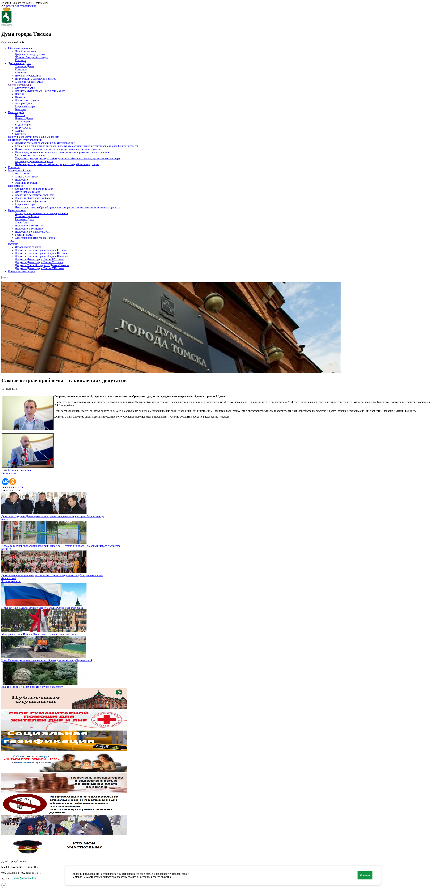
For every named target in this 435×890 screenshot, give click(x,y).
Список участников (26, 176)
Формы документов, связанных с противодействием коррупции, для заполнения (62, 152)
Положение (21, 179)
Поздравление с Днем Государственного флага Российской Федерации (42, 607)
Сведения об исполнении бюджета (35, 198)
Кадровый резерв (25, 106)
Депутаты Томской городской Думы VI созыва (42, 265)
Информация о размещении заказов (35, 78)
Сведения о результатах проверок (34, 194)
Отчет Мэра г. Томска (27, 191)
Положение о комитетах (29, 225)
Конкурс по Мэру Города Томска (34, 188)
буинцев (13, 470)
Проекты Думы (24, 118)
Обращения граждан (20, 48)
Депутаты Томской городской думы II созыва (41, 253)
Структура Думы (25, 87)
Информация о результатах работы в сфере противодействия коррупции (57, 164)
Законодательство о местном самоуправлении (41, 213)
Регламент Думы (24, 219)
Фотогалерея (22, 121)
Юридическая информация (30, 201)
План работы (22, 173)
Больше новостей (11, 581)
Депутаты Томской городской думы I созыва (41, 250)
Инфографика (23, 127)
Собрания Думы (24, 66)
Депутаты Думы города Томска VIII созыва (40, 90)
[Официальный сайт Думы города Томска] (6, 25)
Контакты (20, 60)
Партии (19, 93)
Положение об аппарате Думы (32, 231)
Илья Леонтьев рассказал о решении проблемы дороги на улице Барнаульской (46, 660)
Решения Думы (24, 234)
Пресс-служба (16, 112)
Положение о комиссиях (29, 228)
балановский (8, 578)
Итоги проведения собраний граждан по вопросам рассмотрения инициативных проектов (67, 207)
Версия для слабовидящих (21, 5)
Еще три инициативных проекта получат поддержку (32, 686)
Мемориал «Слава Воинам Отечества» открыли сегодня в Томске (39, 634)
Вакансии (20, 109)
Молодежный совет (19, 170)
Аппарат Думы (23, 103)
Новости (20, 115)
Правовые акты (17, 210)
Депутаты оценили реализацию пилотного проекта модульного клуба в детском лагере (52, 575)
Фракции (20, 97)
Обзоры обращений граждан (31, 57)
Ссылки (19, 130)
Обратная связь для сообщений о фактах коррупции (45, 142)
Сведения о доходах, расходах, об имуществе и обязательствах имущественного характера (67, 158)
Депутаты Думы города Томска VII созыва (39, 268)
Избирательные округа (21, 271)
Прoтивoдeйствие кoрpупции (25, 139)
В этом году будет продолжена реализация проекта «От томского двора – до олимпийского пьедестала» (61, 545)
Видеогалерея (23, 124)
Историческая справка (28, 246)
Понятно (365, 875)
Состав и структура (19, 84)
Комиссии (21, 72)
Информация (15, 185)
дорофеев (25, 470)
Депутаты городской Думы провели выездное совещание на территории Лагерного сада (52, 516)
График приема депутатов (30, 54)
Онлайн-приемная (25, 51)
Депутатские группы (27, 100)
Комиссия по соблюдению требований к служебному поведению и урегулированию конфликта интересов (76, 146)
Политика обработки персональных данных (33, 136)
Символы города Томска (29, 81)
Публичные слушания (28, 75)
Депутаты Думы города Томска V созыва (39, 262)
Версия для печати (12, 487)
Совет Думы (22, 222)
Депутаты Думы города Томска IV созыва (39, 259)
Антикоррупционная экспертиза (34, 161)
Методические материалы (30, 155)
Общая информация (26, 182)
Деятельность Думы (19, 63)
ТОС (11, 240)
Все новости (8, 473)
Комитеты (21, 69)
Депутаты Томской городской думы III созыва (41, 256)
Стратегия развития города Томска (35, 237)
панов (4, 519)
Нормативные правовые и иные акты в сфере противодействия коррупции (58, 149)
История (13, 243)
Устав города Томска (27, 216)
